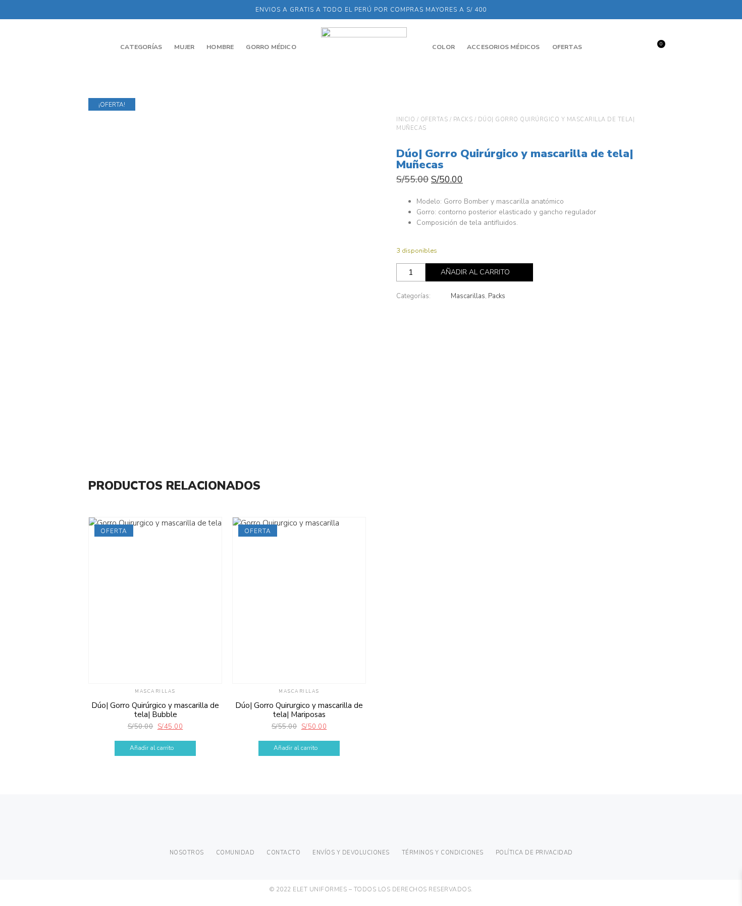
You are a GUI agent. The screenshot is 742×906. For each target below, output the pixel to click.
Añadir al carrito (475, 272)
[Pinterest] (381, 827)
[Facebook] (341, 827)
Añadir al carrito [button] (152, 748)
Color (443, 47)
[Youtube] (400, 827)
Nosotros (187, 852)
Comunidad (235, 852)
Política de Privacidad (534, 852)
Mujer (184, 47)
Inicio (405, 119)
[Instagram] (361, 827)
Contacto (283, 852)
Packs (463, 119)
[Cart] (654, 48)
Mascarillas (468, 296)
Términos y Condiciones (443, 852)
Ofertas (567, 47)
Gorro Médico (271, 47)
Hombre (220, 47)
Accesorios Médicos (503, 47)
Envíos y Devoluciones (351, 852)
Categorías (141, 47)
